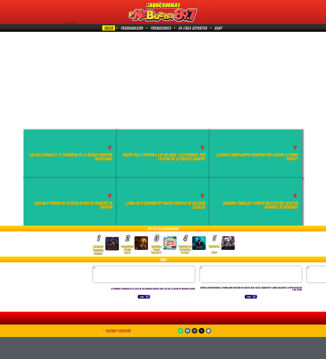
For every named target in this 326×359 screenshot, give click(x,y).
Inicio (108, 28)
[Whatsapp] (180, 331)
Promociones (161, 28)
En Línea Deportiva (192, 28)
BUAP (218, 28)
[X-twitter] (201, 331)
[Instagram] (194, 331)
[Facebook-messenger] (208, 331)
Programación (132, 28)
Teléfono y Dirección (117, 330)
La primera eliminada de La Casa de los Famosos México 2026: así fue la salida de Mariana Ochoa (153, 288)
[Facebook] (187, 331)
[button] (130, 330)
